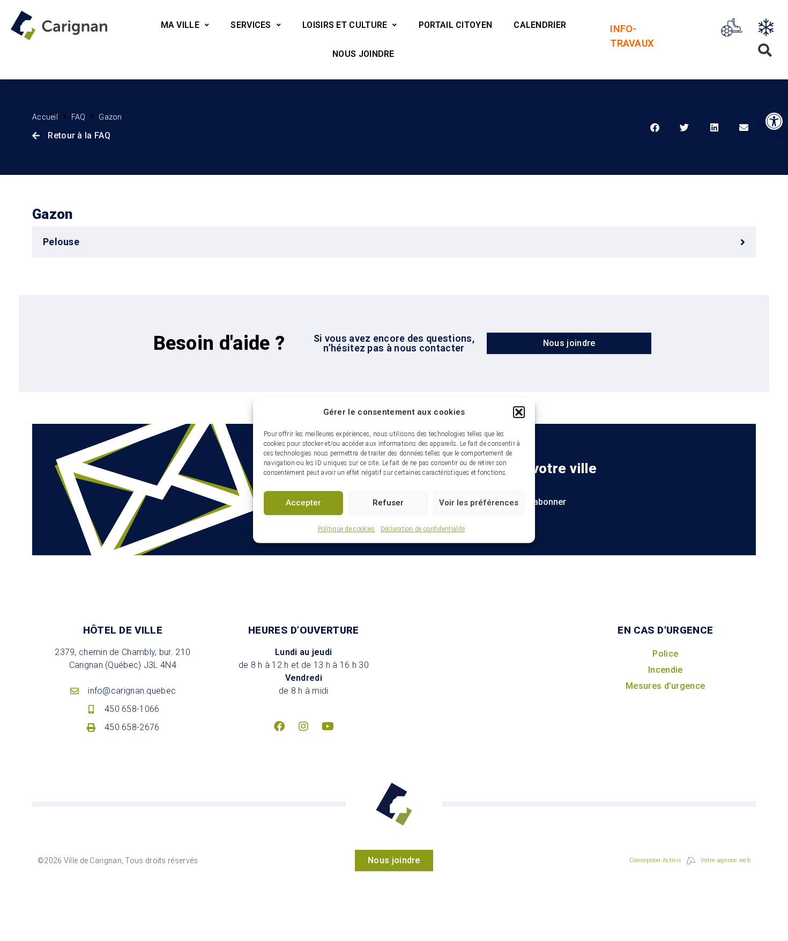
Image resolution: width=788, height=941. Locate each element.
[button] (519, 412)
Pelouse (61, 241)
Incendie (665, 670)
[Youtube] (328, 726)
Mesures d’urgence (665, 686)
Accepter (303, 503)
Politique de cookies (346, 529)
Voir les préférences (478, 503)
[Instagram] (303, 726)
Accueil (45, 117)
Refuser (388, 503)
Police (665, 654)
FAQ (78, 117)
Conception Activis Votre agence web (689, 860)
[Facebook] (279, 726)
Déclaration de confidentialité (423, 529)
